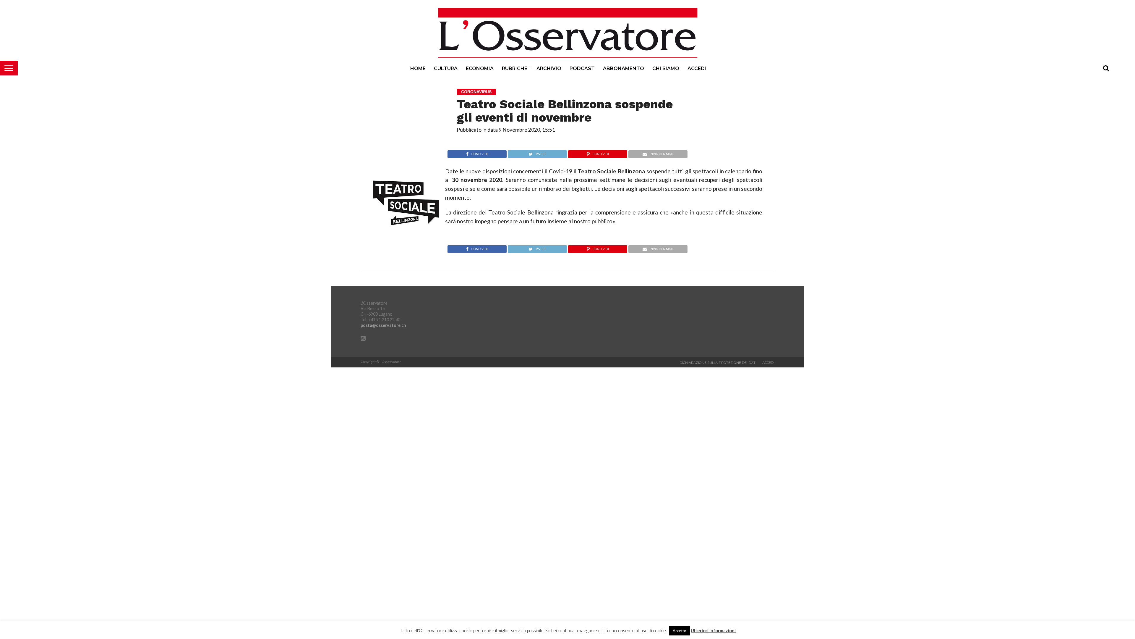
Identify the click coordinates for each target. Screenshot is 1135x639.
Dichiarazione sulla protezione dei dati (718, 363)
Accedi (697, 68)
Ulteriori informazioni (713, 630)
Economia (480, 68)
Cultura (446, 68)
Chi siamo (665, 68)
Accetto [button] (679, 630)
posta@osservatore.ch (383, 325)
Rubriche (514, 68)
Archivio (548, 68)
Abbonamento (623, 68)
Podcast (582, 68)
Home (418, 68)
